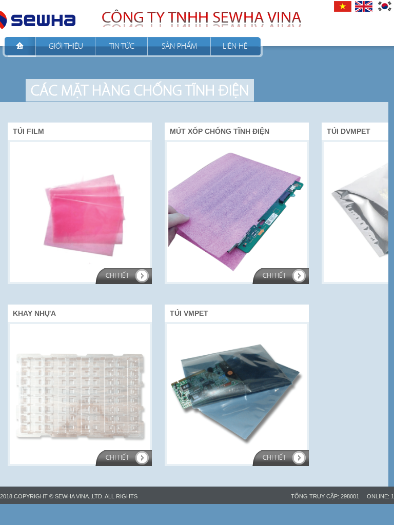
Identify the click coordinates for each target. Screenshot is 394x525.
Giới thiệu (66, 46)
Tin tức (121, 46)
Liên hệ (235, 46)
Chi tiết (117, 275)
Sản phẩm (179, 46)
